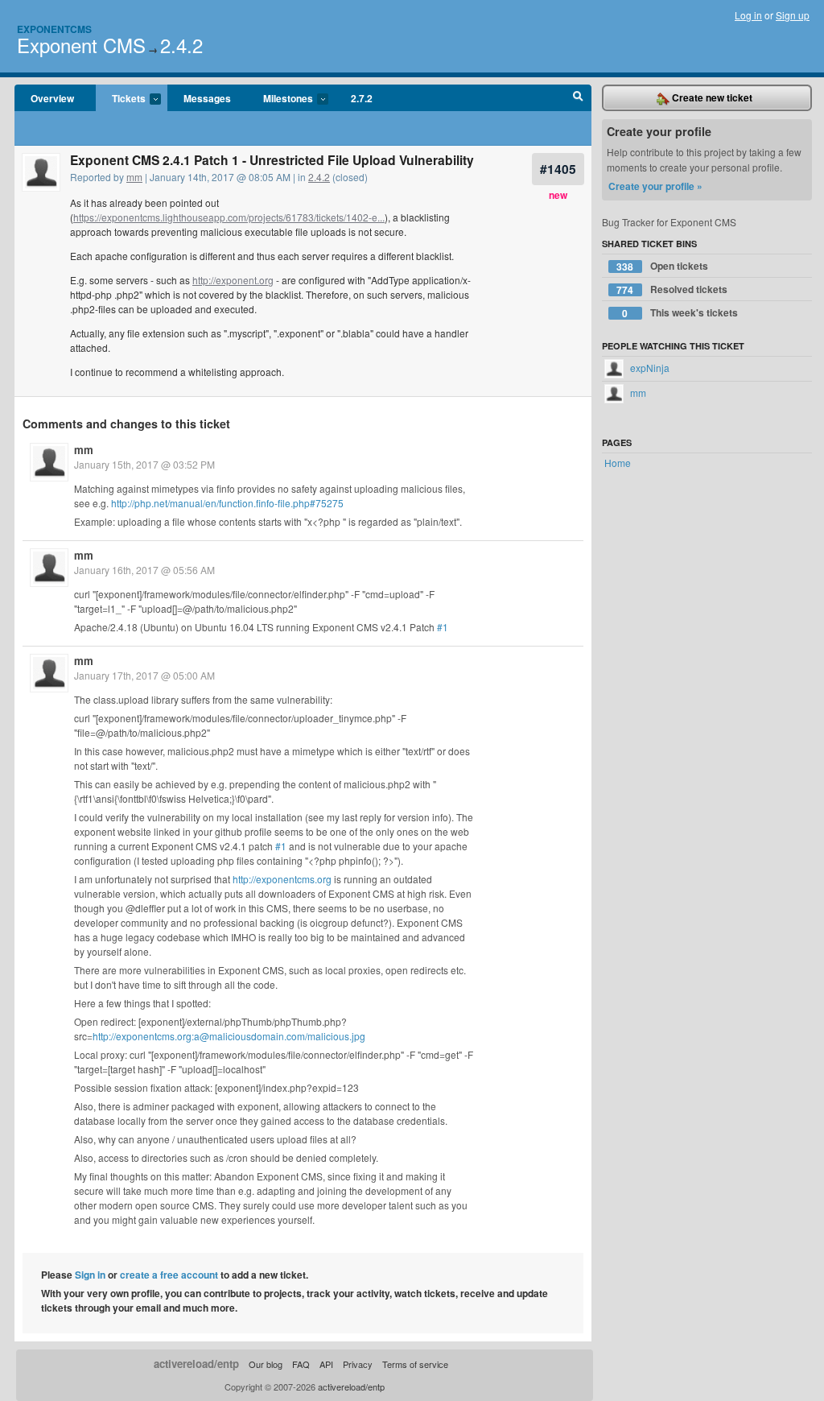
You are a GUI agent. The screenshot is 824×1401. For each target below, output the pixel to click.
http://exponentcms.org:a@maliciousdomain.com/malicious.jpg (229, 1036)
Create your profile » (655, 186)
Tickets (121, 99)
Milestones (280, 99)
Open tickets (662, 266)
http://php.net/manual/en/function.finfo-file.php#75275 (227, 503)
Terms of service (415, 1364)
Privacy (358, 1364)
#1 (442, 627)
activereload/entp (196, 1363)
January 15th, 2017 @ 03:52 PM (144, 464)
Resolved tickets (671, 289)
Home (617, 462)
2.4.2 (181, 45)
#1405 (558, 168)
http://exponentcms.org (282, 879)
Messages (207, 98)
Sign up (793, 15)
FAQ (301, 1364)
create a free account (169, 1274)
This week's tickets (680, 312)
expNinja (649, 367)
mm (134, 177)
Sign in (90, 1274)
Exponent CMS (81, 45)
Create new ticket (711, 97)
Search (578, 98)
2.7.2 (362, 98)
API (326, 1364)
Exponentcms (54, 29)
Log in (748, 15)
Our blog (265, 1364)
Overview (52, 98)
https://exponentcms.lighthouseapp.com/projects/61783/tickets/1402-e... (229, 217)
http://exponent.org (233, 280)
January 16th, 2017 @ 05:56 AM (144, 570)
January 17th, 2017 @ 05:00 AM (144, 675)
